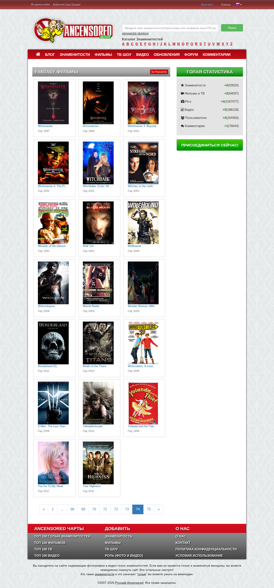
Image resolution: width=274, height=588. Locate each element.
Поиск (232, 28)
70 (94, 509)
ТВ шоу (124, 55)
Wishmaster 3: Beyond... (143, 126)
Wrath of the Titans (95, 366)
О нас (181, 536)
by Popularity (159, 71)
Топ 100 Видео (47, 555)
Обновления (167, 55)
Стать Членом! (73, 4)
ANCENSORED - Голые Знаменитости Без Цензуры (73, 30)
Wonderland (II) (47, 366)
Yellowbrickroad (92, 426)
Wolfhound (134, 246)
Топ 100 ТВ (43, 549)
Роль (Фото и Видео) (124, 555)
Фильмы (103, 55)
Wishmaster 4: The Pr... (52, 186)
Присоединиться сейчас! (209, 145)
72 (116, 509)
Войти (56, 4)
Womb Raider (91, 306)
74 (138, 509)
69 (83, 509)
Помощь (226, 4)
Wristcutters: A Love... (141, 366)
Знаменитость (118, 536)
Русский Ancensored (129, 582)
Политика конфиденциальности (206, 549)
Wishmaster (45, 126)
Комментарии (217, 55)
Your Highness (92, 486)
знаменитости (104, 574)
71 (105, 509)
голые (142, 574)
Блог (50, 55)
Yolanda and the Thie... (142, 426)
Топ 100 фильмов (50, 543)
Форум (191, 55)
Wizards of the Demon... (53, 246)
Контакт (183, 543)
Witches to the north (140, 186)
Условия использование (199, 555)
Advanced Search (135, 33)
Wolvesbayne (46, 306)
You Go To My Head (50, 486)
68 (72, 509)
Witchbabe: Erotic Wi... (97, 186)
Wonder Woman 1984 (141, 306)
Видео (142, 55)
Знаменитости (75, 55)
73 (127, 509)
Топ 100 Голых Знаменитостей (62, 536)
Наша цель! (207, 4)
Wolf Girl (88, 246)
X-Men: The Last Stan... (53, 426)
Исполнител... (92, 126)
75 (149, 509)
